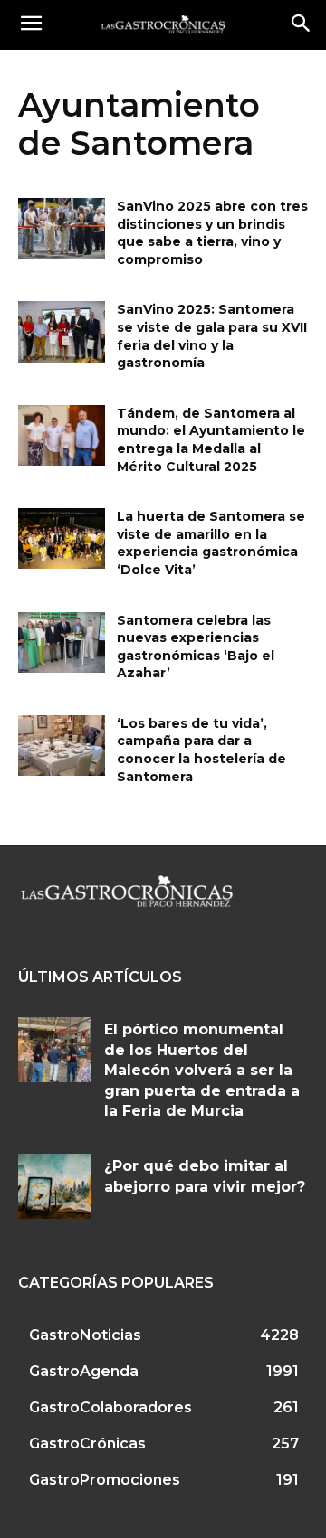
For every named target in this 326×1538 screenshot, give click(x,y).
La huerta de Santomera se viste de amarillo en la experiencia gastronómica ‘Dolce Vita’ (211, 543)
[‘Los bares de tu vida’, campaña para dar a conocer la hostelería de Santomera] (61, 745)
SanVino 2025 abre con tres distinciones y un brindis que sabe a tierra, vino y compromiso (212, 233)
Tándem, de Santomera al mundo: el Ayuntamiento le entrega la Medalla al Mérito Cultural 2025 (211, 440)
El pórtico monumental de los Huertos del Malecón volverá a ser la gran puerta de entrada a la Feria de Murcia (202, 1070)
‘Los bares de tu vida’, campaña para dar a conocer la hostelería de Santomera (201, 750)
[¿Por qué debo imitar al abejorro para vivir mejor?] (54, 1186)
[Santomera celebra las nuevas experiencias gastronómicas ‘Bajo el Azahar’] (61, 642)
